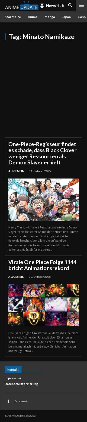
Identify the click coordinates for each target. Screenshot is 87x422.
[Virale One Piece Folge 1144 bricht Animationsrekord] (43, 305)
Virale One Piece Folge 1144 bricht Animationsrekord (42, 265)
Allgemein (16, 171)
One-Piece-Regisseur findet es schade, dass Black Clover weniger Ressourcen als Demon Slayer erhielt (42, 153)
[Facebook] (8, 401)
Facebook (20, 401)
